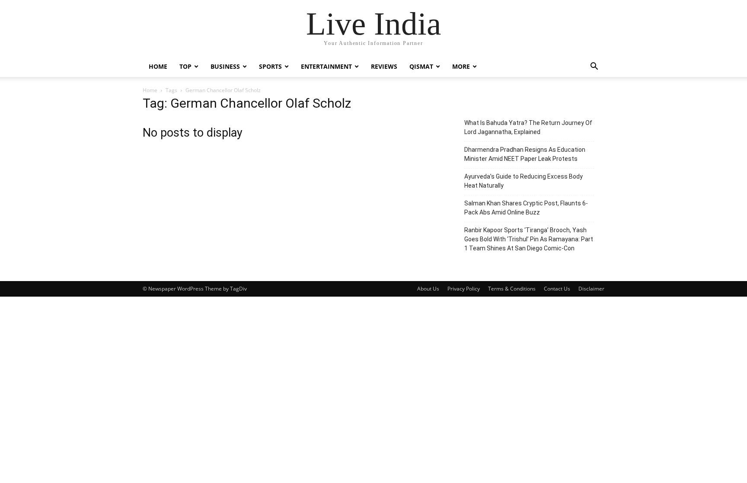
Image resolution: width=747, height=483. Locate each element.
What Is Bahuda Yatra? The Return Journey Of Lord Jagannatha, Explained (528, 127)
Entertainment (326, 66)
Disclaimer (591, 288)
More (461, 66)
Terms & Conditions (512, 288)
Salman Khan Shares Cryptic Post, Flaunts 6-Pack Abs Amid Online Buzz (526, 208)
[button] (594, 67)
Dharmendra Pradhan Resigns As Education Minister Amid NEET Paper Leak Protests (524, 154)
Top (185, 66)
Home (158, 66)
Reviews (384, 66)
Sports (270, 66)
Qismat (421, 66)
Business (225, 66)
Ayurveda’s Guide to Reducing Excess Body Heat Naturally (523, 181)
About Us (428, 288)
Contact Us (557, 288)
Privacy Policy (463, 288)
